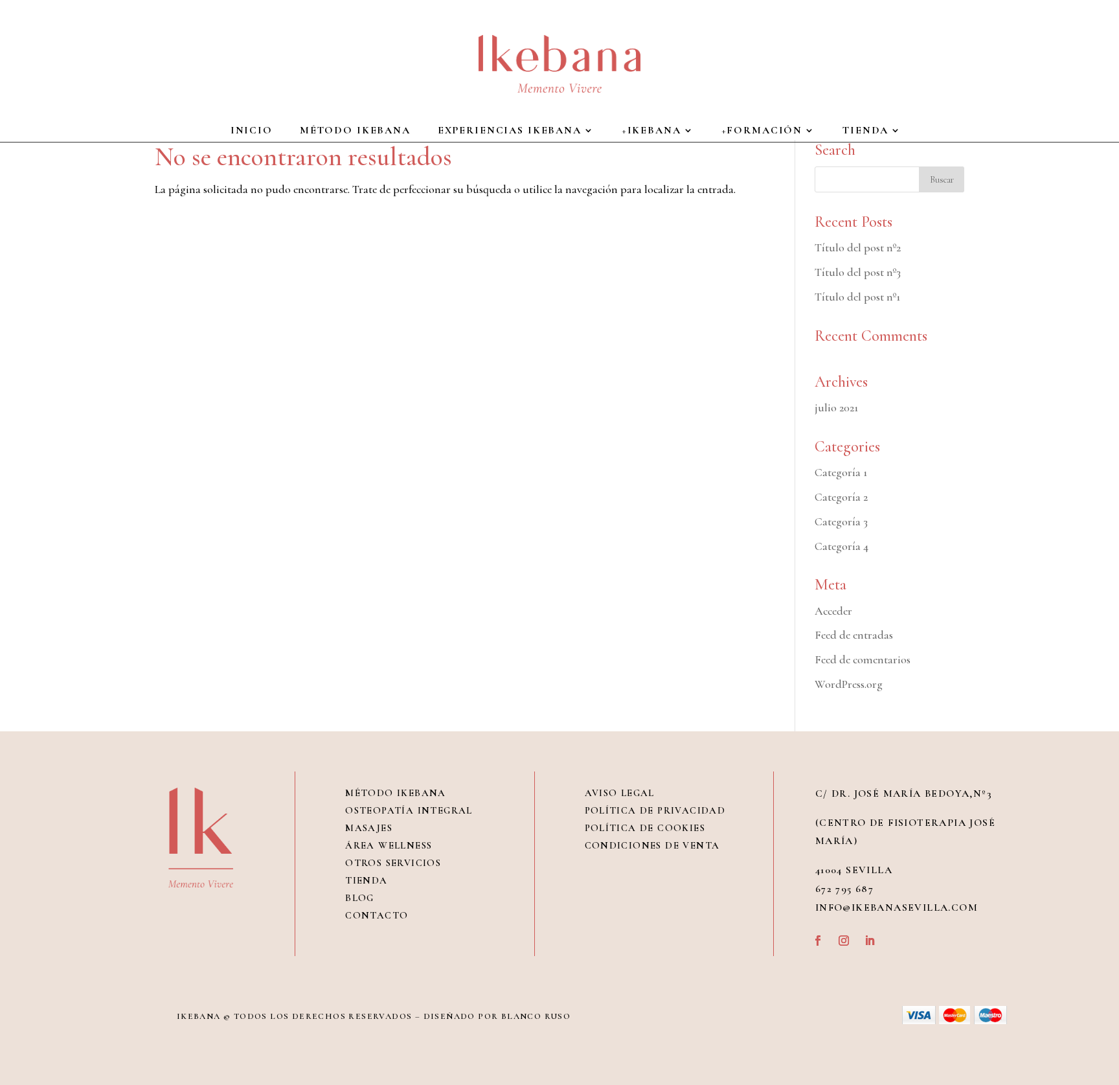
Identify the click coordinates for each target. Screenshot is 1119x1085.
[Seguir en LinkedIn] (869, 940)
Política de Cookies (645, 828)
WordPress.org (849, 684)
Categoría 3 (841, 521)
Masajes (368, 828)
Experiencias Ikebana (510, 131)
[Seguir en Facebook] (818, 940)
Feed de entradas (854, 635)
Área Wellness (388, 845)
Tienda (366, 880)
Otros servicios (393, 863)
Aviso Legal (620, 793)
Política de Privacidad (655, 810)
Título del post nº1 (857, 297)
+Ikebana (651, 131)
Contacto (376, 915)
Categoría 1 (841, 472)
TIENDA (865, 131)
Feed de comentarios (862, 659)
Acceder (833, 611)
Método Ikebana (355, 131)
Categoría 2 (841, 497)
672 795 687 (844, 888)
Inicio (252, 131)
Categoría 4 (841, 546)
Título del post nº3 (858, 272)
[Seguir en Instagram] (843, 940)
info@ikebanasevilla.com (896, 907)
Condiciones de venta (652, 845)
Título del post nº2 (858, 247)
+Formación (762, 131)
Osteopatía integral (409, 810)
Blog (359, 898)
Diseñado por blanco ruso (497, 1016)
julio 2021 (836, 407)
